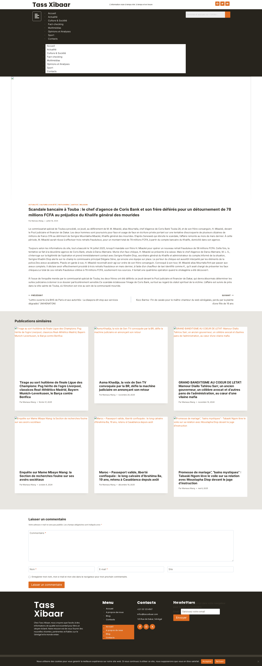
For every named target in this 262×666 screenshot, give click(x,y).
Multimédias (53, 60)
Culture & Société (56, 53)
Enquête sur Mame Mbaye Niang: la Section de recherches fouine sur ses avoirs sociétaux (47, 475)
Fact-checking (54, 56)
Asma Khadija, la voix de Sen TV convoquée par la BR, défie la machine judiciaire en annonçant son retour (127, 386)
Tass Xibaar (51, 4)
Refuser (220, 661)
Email (177, 611)
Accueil (51, 45)
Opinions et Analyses (59, 31)
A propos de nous (115, 612)
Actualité (51, 49)
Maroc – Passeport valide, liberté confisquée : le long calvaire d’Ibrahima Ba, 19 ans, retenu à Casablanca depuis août (130, 475)
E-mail (103, 569)
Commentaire (38, 533)
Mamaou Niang (37, 221)
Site (171, 569)
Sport (50, 67)
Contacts (53, 38)
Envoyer (181, 617)
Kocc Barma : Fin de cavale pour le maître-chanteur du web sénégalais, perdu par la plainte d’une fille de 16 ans (184, 299)
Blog (108, 615)
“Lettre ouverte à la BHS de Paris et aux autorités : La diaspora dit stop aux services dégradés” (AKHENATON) (73, 299)
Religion (84, 205)
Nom (33, 569)
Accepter (207, 661)
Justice (74, 205)
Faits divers (63, 205)
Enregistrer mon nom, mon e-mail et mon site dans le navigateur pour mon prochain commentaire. (79, 577)
